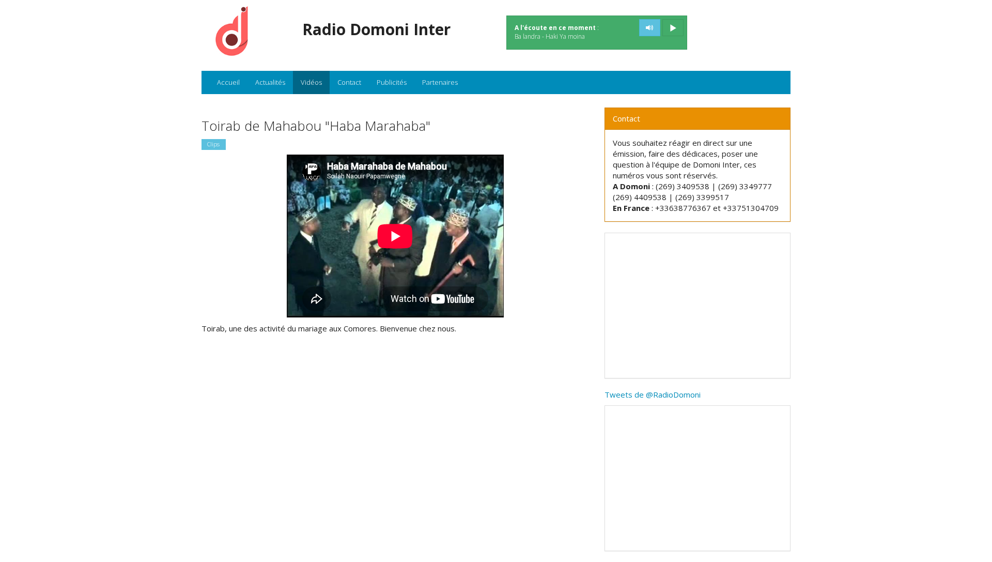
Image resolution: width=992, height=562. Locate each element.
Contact (349, 82)
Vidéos (311, 82)
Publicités (392, 82)
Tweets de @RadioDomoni (653, 394)
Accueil (228, 82)
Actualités (270, 82)
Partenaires (440, 82)
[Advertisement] (697, 305)
